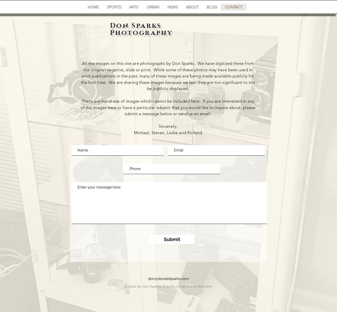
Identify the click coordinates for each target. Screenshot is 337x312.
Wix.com (205, 286)
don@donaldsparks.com (168, 278)
